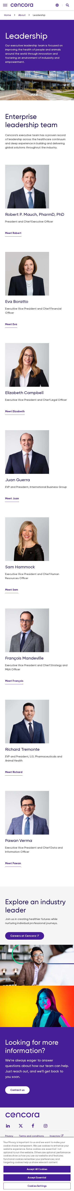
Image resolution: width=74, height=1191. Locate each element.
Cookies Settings (37, 1186)
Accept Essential (37, 1177)
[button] (5, 5)
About (22, 15)
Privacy (9, 1136)
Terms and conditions (31, 1136)
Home (8, 15)
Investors (55, 1136)
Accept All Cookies (37, 1169)
